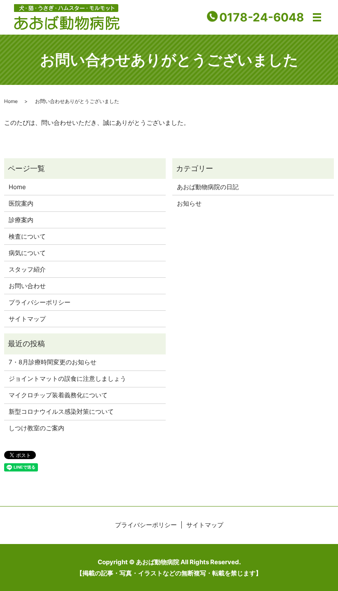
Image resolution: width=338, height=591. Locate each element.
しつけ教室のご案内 (36, 428)
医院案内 (21, 203)
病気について (27, 253)
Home (11, 101)
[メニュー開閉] (317, 17)
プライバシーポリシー (39, 302)
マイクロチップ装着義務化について (58, 395)
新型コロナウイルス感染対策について (61, 411)
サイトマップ (27, 319)
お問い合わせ (27, 286)
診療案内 (21, 220)
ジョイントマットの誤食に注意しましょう (67, 378)
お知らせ (189, 203)
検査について (27, 236)
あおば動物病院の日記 (208, 187)
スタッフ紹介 (27, 269)
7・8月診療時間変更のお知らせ (52, 362)
